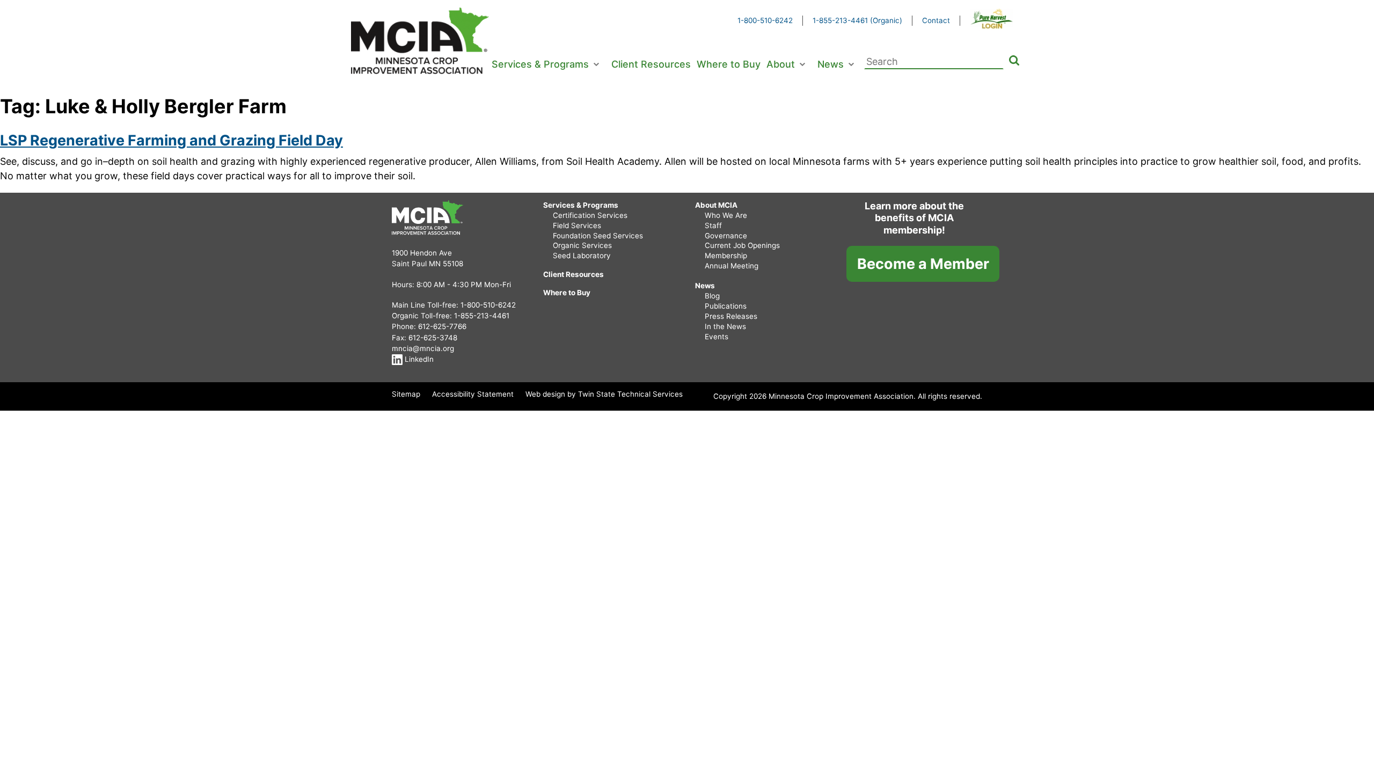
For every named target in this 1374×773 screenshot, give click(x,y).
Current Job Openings (742, 245)
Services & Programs (540, 64)
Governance (726, 235)
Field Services (577, 225)
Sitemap (406, 394)
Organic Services (582, 245)
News (830, 64)
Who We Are (726, 215)
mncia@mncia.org (423, 348)
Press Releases (731, 316)
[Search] (1014, 62)
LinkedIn (418, 359)
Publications (726, 306)
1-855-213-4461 (481, 315)
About (780, 64)
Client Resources (651, 64)
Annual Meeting (731, 265)
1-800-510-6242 (765, 20)
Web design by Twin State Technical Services (604, 394)
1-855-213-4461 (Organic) (857, 20)
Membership (726, 255)
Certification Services (590, 215)
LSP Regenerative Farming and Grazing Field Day (171, 140)
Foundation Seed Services (598, 235)
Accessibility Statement (473, 394)
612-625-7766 (442, 326)
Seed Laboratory (582, 255)
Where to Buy (729, 64)
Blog (712, 295)
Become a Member (923, 264)
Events (716, 336)
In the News (725, 326)
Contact (936, 20)
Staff (713, 225)
